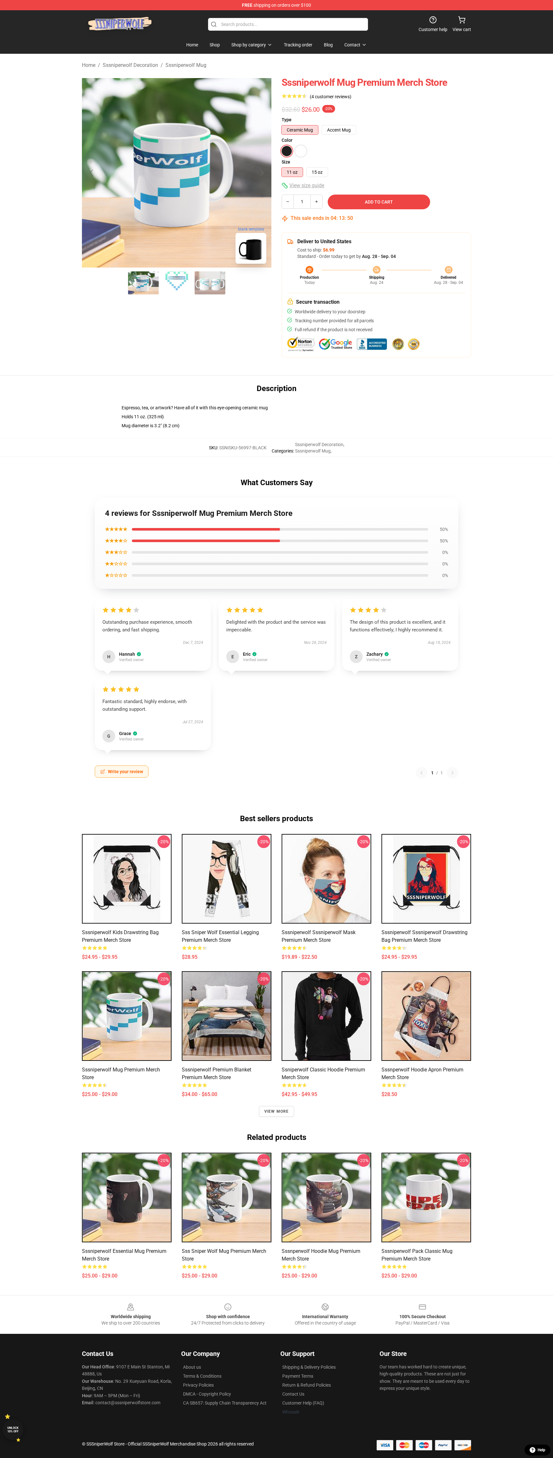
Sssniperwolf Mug (185, 65)
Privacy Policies (198, 1385)
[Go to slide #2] (176, 282)
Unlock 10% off (13, 1429)
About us (192, 1367)
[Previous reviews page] (421, 773)
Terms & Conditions (202, 1376)
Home (88, 65)
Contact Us (293, 1394)
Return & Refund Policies (306, 1385)
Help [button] (541, 1450)
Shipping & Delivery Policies (309, 1367)
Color (287, 140)
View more (276, 1111)
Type (287, 119)
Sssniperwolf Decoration (130, 65)
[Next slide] (261, 173)
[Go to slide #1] (143, 282)
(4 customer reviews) (330, 96)
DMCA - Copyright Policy (207, 1394)
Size (286, 161)
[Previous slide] (92, 173)
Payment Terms (297, 1376)
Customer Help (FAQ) (303, 1403)
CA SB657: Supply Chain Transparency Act (225, 1403)
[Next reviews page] (452, 773)
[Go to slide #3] (210, 282)
